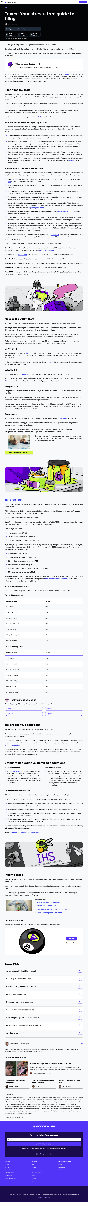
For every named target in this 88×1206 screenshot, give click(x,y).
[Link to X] (47, 1154)
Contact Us (7, 1170)
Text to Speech (57, 1194)
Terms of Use (42, 1148)
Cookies (19, 1194)
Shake (71, 938)
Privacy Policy (62, 1148)
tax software (61, 418)
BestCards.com (62, 1167)
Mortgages (34, 1178)
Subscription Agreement (51, 1148)
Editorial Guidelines (9, 1172)
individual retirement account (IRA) (58, 579)
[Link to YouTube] (51, 1154)
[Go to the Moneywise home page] (10, 2)
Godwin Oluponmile (39, 1073)
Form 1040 (55, 234)
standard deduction (46, 250)
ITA (6, 381)
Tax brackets (13, 499)
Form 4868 (68, 74)
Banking (33, 1175)
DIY (27, 353)
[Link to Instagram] (37, 1154)
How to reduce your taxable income (50, 913)
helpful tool (22, 254)
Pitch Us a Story (8, 1175)
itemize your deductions (66, 211)
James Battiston (12, 24)
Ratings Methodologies (10, 1178)
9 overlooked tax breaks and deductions (24, 832)
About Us (7, 1164)
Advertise (7, 1167)
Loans (33, 1181)
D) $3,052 (49, 714)
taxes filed (37, 117)
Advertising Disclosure (48, 1194)
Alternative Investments (37, 1172)
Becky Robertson (67, 1086)
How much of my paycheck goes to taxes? (52, 909)
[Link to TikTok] (44, 1154)
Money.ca (60, 1164)
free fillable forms (24, 374)
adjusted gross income (36, 208)
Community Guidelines (73, 1194)
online (48, 362)
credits (72, 160)
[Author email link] (82, 1043)
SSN (9, 181)
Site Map (65, 1194)
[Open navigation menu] (2, 2)
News (33, 1164)
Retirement (34, 1170)
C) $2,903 (10, 714)
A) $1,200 (10, 708)
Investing (34, 1167)
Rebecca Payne (13, 1086)
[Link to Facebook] (40, 1154)
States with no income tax (46, 906)
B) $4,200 (49, 708)
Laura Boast (39, 1086)
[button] (80, 971)
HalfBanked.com (62, 1170)
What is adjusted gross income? (48, 902)
